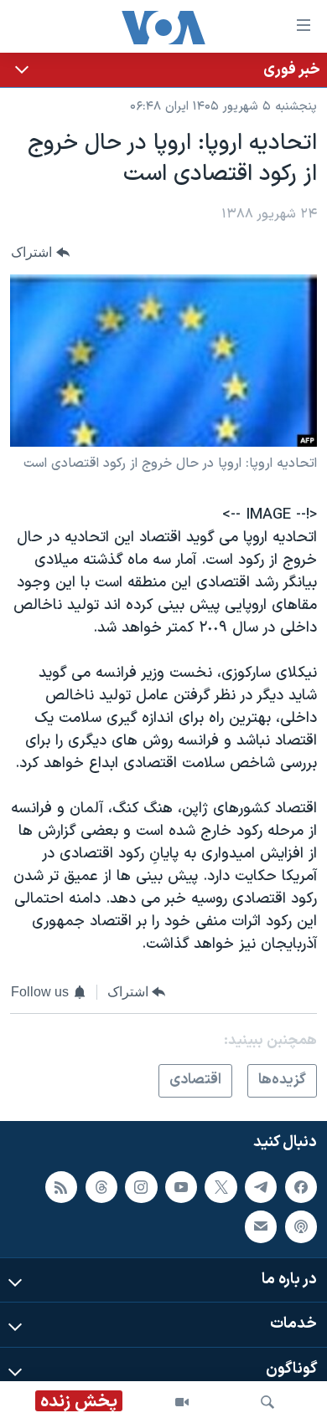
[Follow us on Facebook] (301, 1187)
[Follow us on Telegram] (261, 1187)
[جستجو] (267, 1402)
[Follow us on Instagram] (141, 1187)
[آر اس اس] (61, 1187)
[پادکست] (301, 1226)
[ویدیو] (182, 1402)
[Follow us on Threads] (101, 1187)
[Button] (40, 253)
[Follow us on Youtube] (181, 1187)
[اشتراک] (261, 1226)
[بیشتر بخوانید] (163, 70)
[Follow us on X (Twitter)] (220, 1187)
